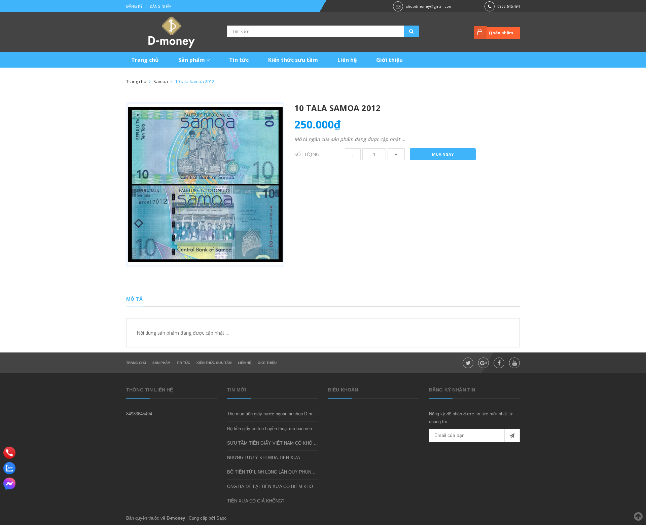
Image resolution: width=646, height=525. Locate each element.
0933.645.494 (509, 6)
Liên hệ (347, 60)
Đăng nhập (161, 6)
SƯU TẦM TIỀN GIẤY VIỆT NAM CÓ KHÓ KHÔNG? (279, 443)
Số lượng (306, 154)
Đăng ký (134, 6)
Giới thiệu (389, 60)
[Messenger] (9, 484)
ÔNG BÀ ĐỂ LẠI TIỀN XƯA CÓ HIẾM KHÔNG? (274, 486)
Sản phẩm (192, 60)
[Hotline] (9, 453)
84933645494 (139, 413)
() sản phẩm (501, 33)
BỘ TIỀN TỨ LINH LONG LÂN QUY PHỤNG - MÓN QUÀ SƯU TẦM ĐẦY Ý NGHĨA (309, 472)
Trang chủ (145, 60)
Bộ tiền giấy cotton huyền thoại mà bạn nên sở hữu (277, 428)
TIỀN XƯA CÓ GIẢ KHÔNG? (255, 500)
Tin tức (239, 60)
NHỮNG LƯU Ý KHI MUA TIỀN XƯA (263, 457)
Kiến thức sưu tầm (293, 60)
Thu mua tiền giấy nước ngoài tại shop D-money (274, 413)
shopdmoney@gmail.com (429, 6)
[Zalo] (9, 468)
